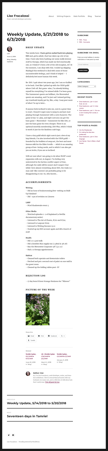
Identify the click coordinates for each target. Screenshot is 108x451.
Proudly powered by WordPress (29, 442)
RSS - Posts (83, 40)
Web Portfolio (79, 16)
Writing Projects (63, 16)
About (51, 16)
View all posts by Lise (52, 382)
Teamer (98, 16)
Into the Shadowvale (85, 130)
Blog (90, 16)
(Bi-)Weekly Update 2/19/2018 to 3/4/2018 (48, 356)
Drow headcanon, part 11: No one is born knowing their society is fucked (89, 112)
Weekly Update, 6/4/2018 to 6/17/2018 (31, 356)
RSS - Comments (84, 42)
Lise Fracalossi (18, 16)
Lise (8, 53)
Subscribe (83, 70)
